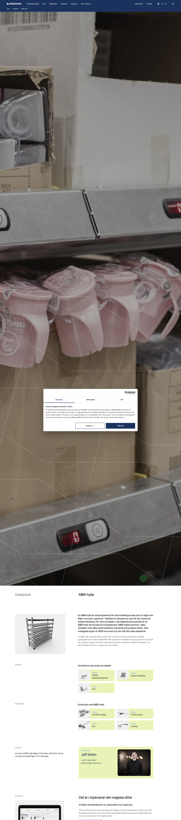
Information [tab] (90, 400)
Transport (74, 4)
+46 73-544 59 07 (88, 760)
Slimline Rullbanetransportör (100, 676)
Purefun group (137, 714)
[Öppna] (173, 4)
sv (162, 4)
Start (8, 9)
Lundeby (134, 726)
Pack (44, 4)
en (166, 4)
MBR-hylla (24, 9)
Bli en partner (86, 4)
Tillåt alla (120, 426)
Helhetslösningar (33, 4)
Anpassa (89, 426)
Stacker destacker (138, 676)
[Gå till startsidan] (14, 4)
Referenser (139, 4)
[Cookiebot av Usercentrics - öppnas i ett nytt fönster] (126, 392)
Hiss (94, 689)
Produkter (15, 9)
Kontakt (149, 4)
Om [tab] (122, 400)
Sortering (63, 4)
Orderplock (53, 4)
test (93, 726)
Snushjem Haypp (99, 714)
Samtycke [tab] (59, 400)
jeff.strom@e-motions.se (91, 763)
